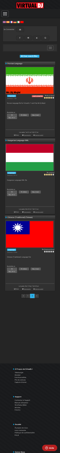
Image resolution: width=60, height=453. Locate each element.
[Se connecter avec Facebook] (19, 38)
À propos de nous (21, 428)
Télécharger (19, 373)
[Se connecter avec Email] (20, 30)
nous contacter (20, 430)
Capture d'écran (21, 382)
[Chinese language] (22, 22)
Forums (17, 410)
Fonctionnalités (20, 377)
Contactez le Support (22, 400)
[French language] (11, 22)
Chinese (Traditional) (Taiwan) (20, 217)
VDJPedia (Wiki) (21, 405)
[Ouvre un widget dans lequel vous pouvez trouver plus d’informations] (49, 448)
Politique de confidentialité (24, 433)
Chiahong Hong (49, 249)
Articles (17, 407)
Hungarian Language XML (18, 140)
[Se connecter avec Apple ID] (36, 38)
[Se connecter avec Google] (45, 38)
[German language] (14, 22)
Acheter (18, 375)
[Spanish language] (7, 22)
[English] (4, 22)
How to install (39, 135)
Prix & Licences (20, 380)
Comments (27, 135)
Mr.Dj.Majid (50, 95)
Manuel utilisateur (21, 403)
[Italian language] (18, 22)
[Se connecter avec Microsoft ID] (28, 38)
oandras (51, 172)
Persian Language (14, 64)
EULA (17, 435)
